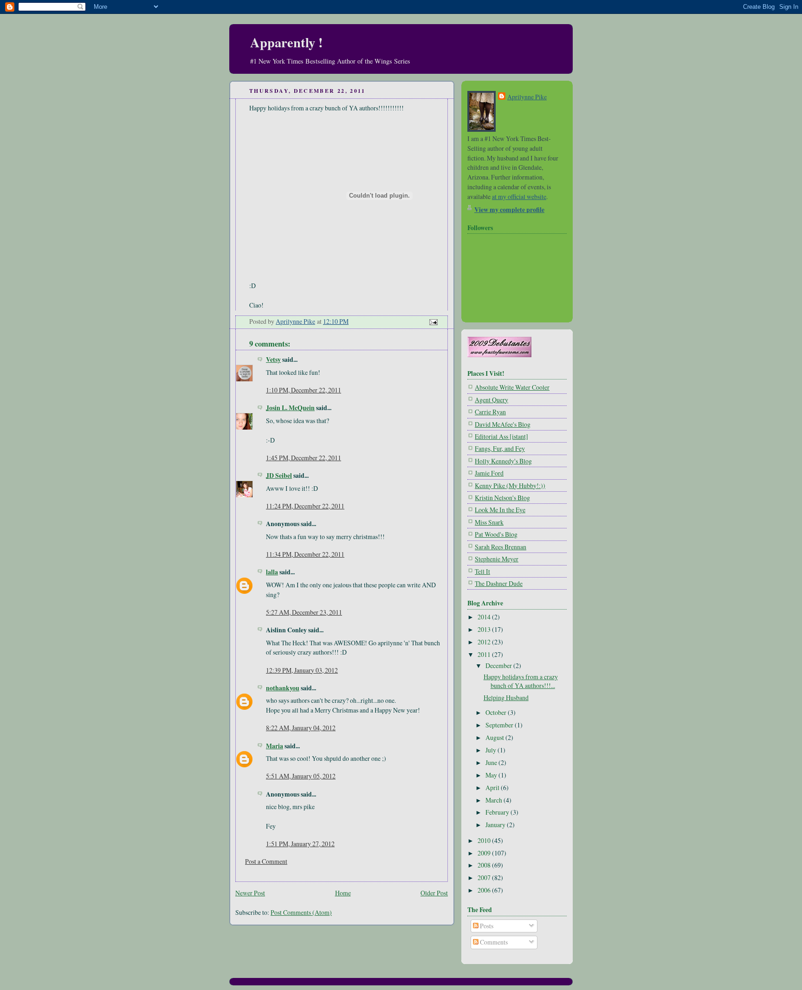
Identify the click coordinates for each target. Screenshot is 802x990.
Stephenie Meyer (496, 558)
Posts (486, 925)
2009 (485, 853)
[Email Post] (432, 321)
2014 (485, 616)
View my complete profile (509, 209)
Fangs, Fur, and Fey (500, 448)
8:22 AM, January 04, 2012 (301, 727)
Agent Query (491, 399)
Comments (493, 942)
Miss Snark (489, 522)
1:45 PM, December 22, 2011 (303, 457)
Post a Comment (266, 861)
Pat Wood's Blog (496, 534)
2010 (485, 840)
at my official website (519, 196)
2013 (485, 629)
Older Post (434, 892)
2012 (485, 641)
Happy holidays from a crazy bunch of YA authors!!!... (521, 681)
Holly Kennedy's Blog (503, 460)
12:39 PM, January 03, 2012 (302, 670)
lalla (272, 572)
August (495, 737)
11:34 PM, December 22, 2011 (305, 554)
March (494, 800)
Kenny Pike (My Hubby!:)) (510, 485)
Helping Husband (506, 697)
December (499, 665)
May (491, 775)
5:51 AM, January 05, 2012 (301, 775)
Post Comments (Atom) (301, 912)
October (496, 712)
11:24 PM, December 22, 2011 (305, 505)
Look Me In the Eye (500, 509)
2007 (485, 877)
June (491, 762)
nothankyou (282, 688)
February (498, 812)
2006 (485, 890)
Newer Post (250, 892)
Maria (274, 746)
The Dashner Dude (499, 583)
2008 (485, 865)
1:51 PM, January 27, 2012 (300, 843)
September (500, 724)
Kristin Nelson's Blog (502, 497)
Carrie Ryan (490, 411)
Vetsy (273, 359)
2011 (485, 654)
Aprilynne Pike (527, 96)
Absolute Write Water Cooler (512, 387)
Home (343, 892)
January (496, 824)
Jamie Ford (489, 473)
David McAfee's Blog (502, 424)
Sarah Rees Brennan (500, 546)
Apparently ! (286, 42)
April (493, 787)
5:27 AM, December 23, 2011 (304, 612)
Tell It (482, 571)
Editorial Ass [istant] (501, 436)
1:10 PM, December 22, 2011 (303, 390)
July (491, 750)
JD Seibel (279, 475)
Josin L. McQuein (290, 407)
